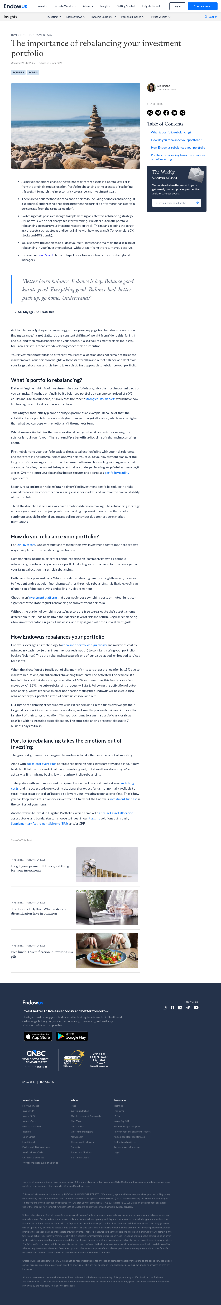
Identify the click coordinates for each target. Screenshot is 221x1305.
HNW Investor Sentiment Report (132, 1131)
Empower (119, 1110)
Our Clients (77, 1126)
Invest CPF (28, 1110)
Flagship (94, 818)
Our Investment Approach (86, 1116)
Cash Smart (28, 1136)
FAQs (117, 1116)
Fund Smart (45, 255)
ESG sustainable (31, 1126)
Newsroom (77, 1136)
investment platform (42, 597)
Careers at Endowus (82, 1141)
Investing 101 (121, 1121)
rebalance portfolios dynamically (84, 645)
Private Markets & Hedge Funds (40, 1162)
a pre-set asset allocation (116, 813)
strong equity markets (100, 399)
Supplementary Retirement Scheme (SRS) (39, 823)
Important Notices (81, 1152)
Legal (116, 1152)
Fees (73, 1105)
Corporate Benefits (33, 1157)
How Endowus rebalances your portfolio (178, 147)
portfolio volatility (116, 472)
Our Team (76, 1121)
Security (75, 1147)
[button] (42, 6)
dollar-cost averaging (41, 764)
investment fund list (123, 799)
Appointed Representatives (129, 1136)
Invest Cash (29, 1121)
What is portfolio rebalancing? (171, 132)
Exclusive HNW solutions (36, 1147)
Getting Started (80, 1110)
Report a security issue (127, 1147)
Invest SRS (28, 1116)
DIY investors (25, 545)
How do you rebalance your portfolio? (176, 140)
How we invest (30, 1105)
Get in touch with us (125, 1141)
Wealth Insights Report (127, 1126)
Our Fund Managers (82, 1131)
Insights (10, 17)
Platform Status (80, 1157)
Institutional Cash (32, 1152)
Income (26, 1131)
